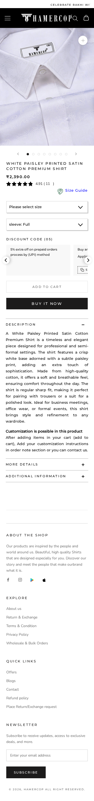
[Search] (75, 18)
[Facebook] (8, 579)
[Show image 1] (28, 154)
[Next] (76, 154)
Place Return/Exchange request (31, 706)
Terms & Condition (21, 625)
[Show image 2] (33, 154)
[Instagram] (20, 579)
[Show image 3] (39, 154)
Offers (11, 672)
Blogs (11, 680)
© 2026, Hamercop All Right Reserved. (47, 789)
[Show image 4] (44, 154)
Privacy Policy (17, 634)
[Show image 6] (55, 154)
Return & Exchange (21, 617)
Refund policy (17, 698)
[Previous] (18, 154)
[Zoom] (82, 40)
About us (13, 608)
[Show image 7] (61, 154)
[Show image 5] (50, 154)
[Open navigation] (7, 18)
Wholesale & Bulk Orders (27, 643)
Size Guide (76, 190)
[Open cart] (86, 18)
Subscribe (26, 772)
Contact (12, 689)
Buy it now (47, 303)
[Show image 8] (66, 154)
